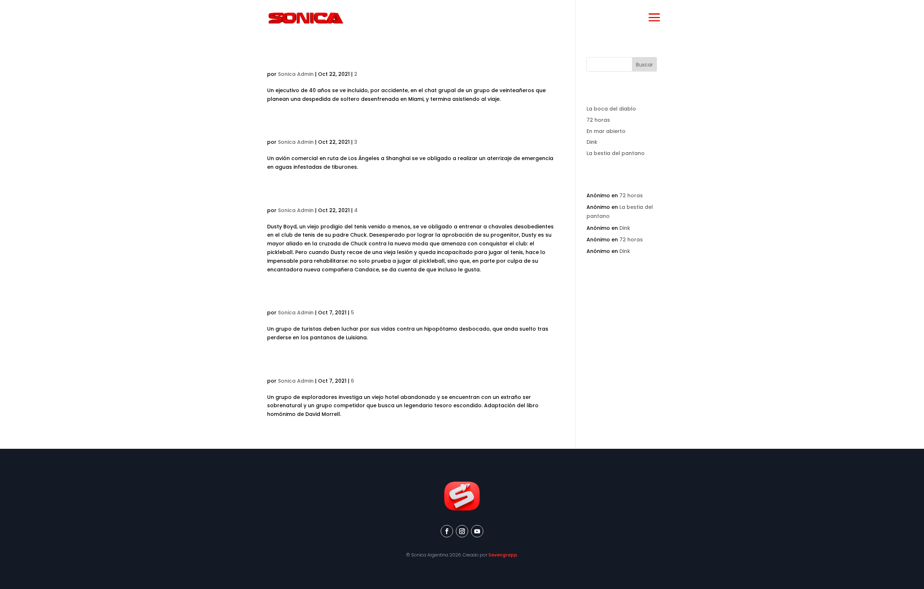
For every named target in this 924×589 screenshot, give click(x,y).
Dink (277, 198)
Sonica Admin (296, 74)
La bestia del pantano (319, 300)
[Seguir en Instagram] (462, 531)
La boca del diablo (611, 108)
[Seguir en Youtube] (477, 531)
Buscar (644, 64)
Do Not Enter (296, 368)
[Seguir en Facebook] (447, 531)
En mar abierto (302, 129)
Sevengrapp (502, 555)
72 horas (287, 61)
